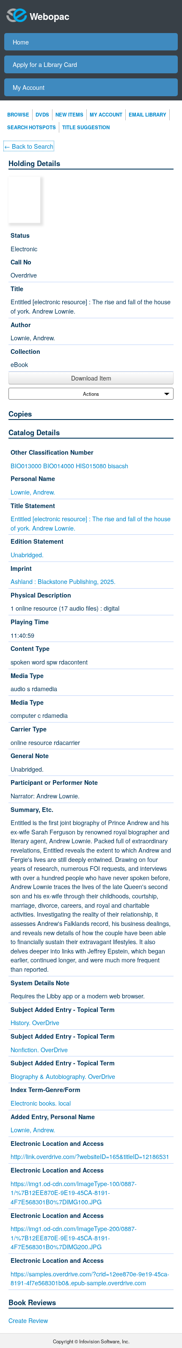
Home (21, 41)
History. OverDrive (35, 1022)
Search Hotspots (31, 127)
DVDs (42, 114)
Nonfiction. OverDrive (39, 1049)
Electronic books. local (41, 1102)
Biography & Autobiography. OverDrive (63, 1076)
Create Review (28, 1320)
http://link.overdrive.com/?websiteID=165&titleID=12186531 (90, 1156)
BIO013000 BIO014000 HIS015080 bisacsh (69, 465)
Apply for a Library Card (45, 64)
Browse (18, 114)
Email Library (147, 114)
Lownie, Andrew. (33, 491)
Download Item (91, 378)
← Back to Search (28, 146)
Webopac (49, 16)
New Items (69, 114)
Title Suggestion (86, 127)
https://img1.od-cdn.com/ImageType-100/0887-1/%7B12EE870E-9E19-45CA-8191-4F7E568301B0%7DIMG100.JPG (74, 1192)
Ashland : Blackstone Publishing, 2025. (63, 581)
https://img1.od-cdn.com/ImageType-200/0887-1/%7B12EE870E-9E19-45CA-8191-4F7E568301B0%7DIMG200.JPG (74, 1237)
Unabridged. (27, 554)
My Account (28, 87)
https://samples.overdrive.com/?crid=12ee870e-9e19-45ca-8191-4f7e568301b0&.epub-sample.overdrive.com (90, 1278)
